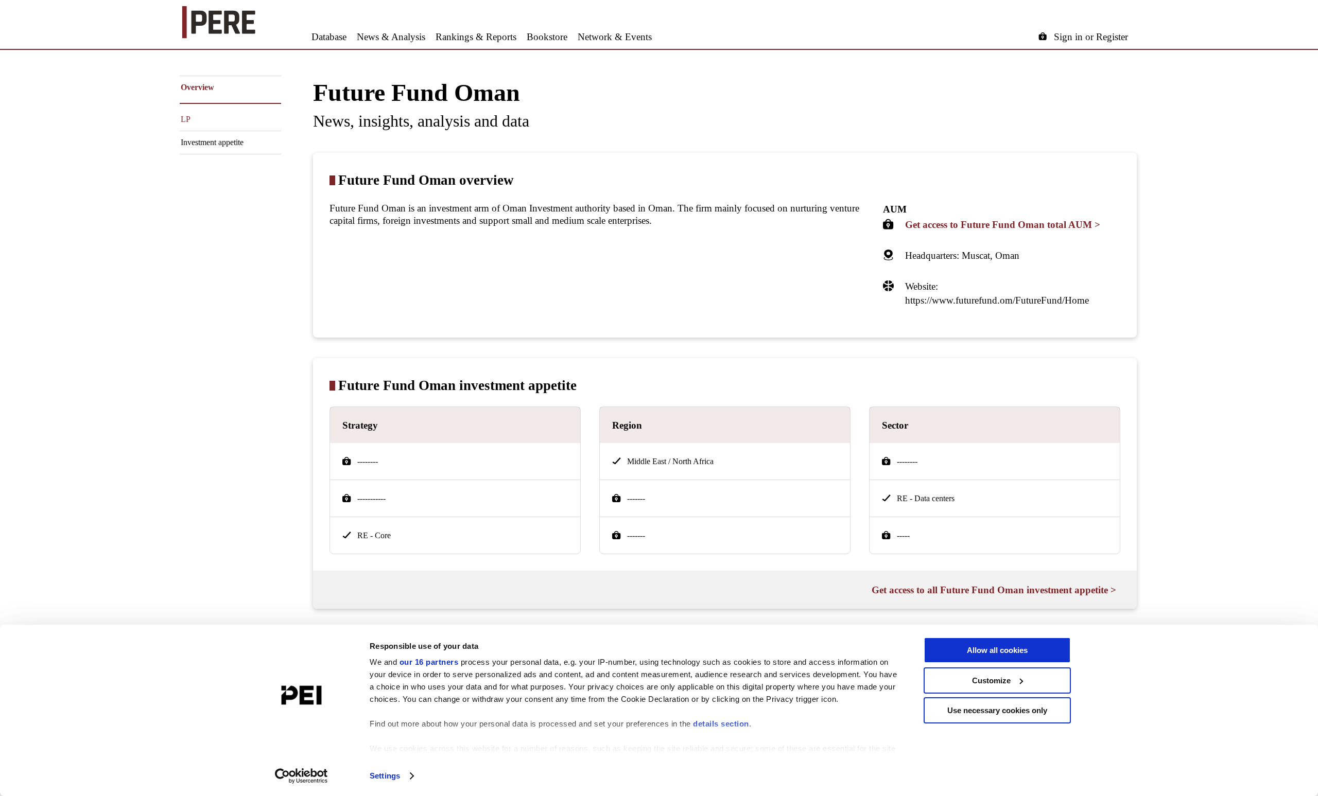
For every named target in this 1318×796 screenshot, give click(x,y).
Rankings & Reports (476, 36)
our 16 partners (429, 662)
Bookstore (547, 36)
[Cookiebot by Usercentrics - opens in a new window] (301, 776)
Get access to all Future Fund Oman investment (994, 590)
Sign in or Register (1091, 36)
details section (721, 723)
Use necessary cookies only (997, 710)
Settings (385, 775)
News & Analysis (391, 36)
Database (328, 36)
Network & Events (615, 36)
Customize (991, 680)
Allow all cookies (997, 650)
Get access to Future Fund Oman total (1002, 224)
